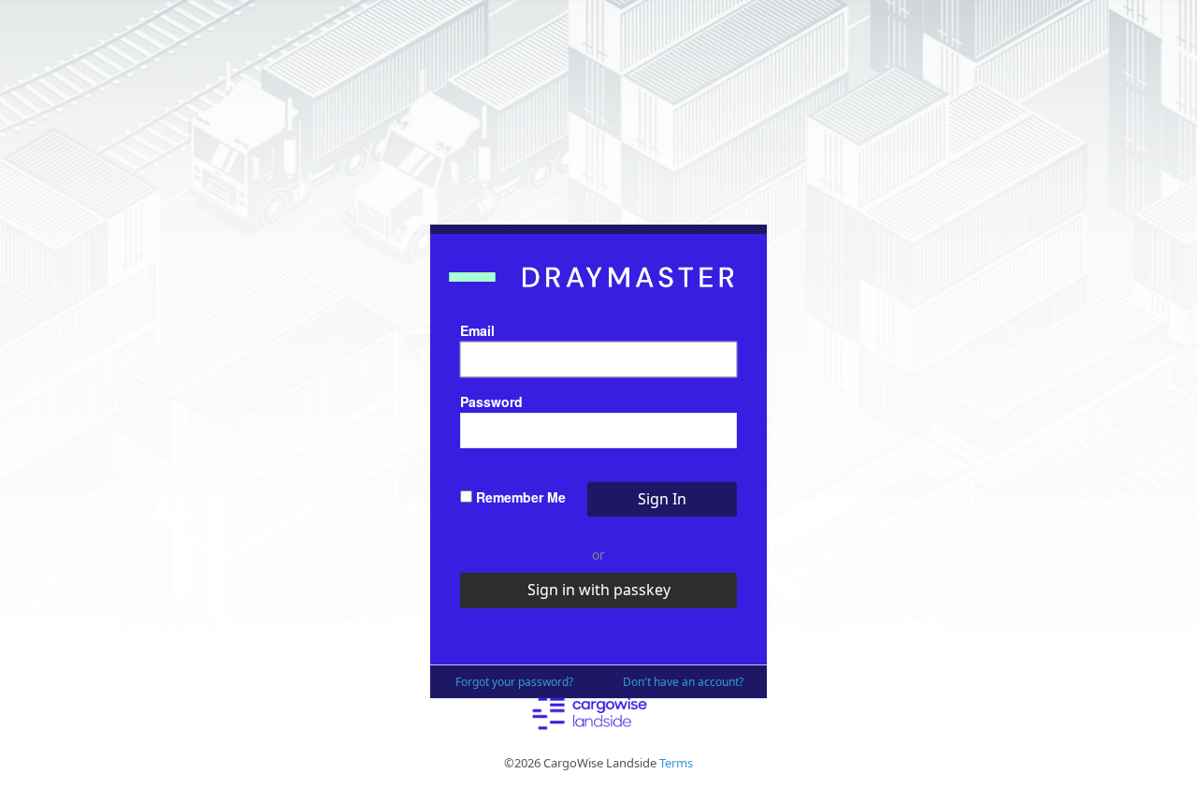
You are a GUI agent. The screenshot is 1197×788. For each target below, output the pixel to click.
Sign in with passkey (599, 589)
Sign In (662, 499)
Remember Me (519, 497)
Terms (676, 762)
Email (477, 330)
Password (491, 401)
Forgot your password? (514, 682)
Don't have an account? (683, 682)
